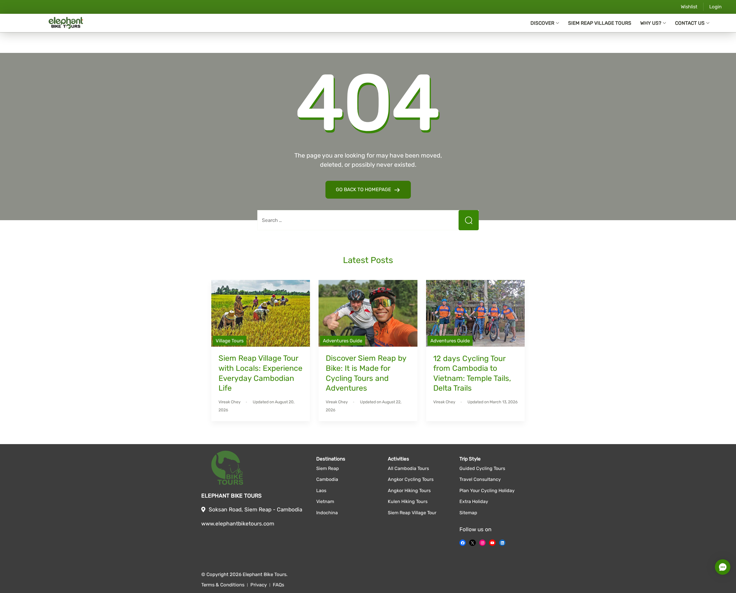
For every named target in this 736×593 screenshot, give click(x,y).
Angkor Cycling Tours (411, 479)
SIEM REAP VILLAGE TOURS (599, 23)
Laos (321, 490)
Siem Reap (327, 468)
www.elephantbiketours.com (237, 523)
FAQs (278, 585)
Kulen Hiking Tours (408, 501)
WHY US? (650, 23)
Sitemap (468, 512)
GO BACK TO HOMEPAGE (364, 189)
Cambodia (327, 479)
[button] (722, 567)
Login (715, 6)
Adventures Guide (342, 340)
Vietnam (325, 501)
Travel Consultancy (480, 479)
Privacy (258, 585)
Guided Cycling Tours (482, 468)
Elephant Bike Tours (264, 574)
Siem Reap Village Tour (412, 512)
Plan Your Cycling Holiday (487, 490)
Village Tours (230, 340)
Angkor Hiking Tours (409, 490)
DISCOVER (542, 23)
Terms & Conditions (222, 585)
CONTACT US (690, 23)
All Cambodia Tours (408, 468)
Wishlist (689, 6)
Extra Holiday (473, 501)
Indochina (327, 512)
